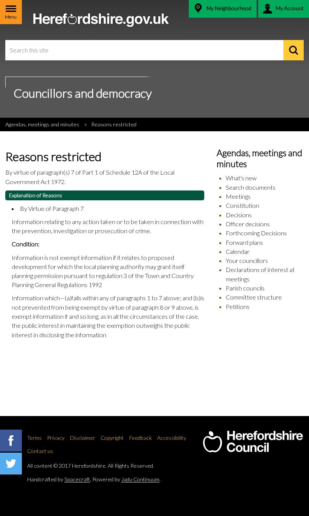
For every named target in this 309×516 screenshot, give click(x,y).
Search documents (250, 187)
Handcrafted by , (59, 479)
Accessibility (171, 438)
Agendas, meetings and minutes (42, 124)
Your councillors (247, 260)
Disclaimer (82, 438)
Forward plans (244, 242)
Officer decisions (248, 223)
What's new (241, 177)
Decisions (239, 214)
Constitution (242, 205)
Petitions (237, 306)
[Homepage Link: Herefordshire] (253, 441)
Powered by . (126, 479)
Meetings (238, 196)
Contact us (40, 451)
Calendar (237, 251)
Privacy (55, 438)
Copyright (112, 438)
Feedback (140, 438)
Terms (34, 438)
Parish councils (245, 288)
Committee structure (254, 297)
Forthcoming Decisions (256, 232)
